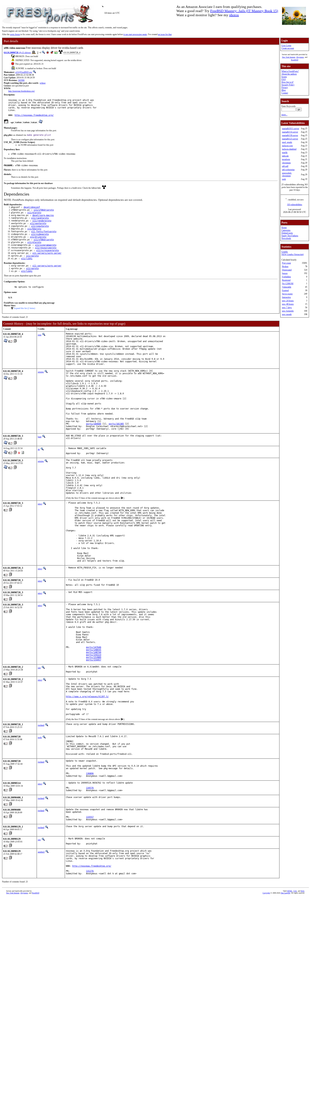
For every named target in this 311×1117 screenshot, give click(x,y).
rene (39, 335)
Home (284, 227)
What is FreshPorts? (290, 71)
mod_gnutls (287, 142)
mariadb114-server (290, 132)
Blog (283, 90)
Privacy (284, 87)
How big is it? (287, 82)
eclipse (43, 83)
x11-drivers (26, 52)
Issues (284, 76)
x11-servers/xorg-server (46, 253)
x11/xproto (32, 256)
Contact (284, 93)
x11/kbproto (34, 229)
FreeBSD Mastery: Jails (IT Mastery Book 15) (244, 11)
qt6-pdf (285, 166)
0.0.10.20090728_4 (12, 52)
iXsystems (300, 57)
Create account (287, 48)
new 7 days (287, 307)
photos (234, 15)
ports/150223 (93, 655)
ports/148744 (93, 652)
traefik (284, 152)
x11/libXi (26, 258)
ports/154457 (93, 660)
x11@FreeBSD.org (23, 72)
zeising (41, 372)
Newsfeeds (286, 238)
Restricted (286, 280)
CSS (295, 891)
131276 (90, 871)
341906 (21, 80)
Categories (285, 230)
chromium (286, 163)
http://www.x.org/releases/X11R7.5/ (87, 696)
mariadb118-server (290, 135)
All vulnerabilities (294, 204)
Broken (285, 266)
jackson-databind (289, 149)
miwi (40, 504)
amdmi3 (41, 852)
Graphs (284, 251)
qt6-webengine (288, 169)
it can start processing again (135, 34)
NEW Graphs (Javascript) (292, 254)
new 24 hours (288, 300)
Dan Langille (285, 893)
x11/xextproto (38, 223)
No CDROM (287, 283)
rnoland (41, 725)
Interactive (286, 297)
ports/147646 (93, 647)
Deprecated (287, 270)
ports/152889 (93, 657)
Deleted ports (287, 233)
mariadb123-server (290, 139)
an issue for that (165, 34)
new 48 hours (288, 304)
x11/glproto (34, 212)
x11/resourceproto (45, 247)
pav (39, 668)
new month (287, 314)
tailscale (285, 156)
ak (39, 449)
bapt (39, 437)
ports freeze (15, 34)
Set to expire (287, 294)
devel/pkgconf (32, 207)
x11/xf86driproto (44, 210)
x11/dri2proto (38, 237)
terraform (286, 159)
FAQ (283, 79)
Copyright (266, 893)
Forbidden (286, 276)
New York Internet (288, 57)
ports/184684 (93, 424)
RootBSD (294, 60)
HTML (289, 891)
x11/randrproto (40, 218)
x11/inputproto (40, 226)
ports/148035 (93, 650)
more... (284, 114)
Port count (286, 263)
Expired (285, 290)
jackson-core (287, 145)
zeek (284, 179)
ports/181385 (116, 424)
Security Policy (287, 85)
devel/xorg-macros (43, 215)
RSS (302, 891)
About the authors (289, 74)
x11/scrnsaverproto (47, 250)
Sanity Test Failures (289, 235)
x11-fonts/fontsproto (43, 231)
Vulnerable (286, 287)
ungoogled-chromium (287, 174)
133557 (90, 817)
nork (40, 737)
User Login (286, 45)
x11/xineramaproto (45, 245)
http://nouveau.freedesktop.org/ (21, 91)
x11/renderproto (41, 220)
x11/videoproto (40, 234)
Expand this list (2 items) (24, 308)
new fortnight (288, 311)
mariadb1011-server (290, 128)
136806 (90, 773)
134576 (90, 788)
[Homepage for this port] (6, 122)
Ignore (285, 273)
